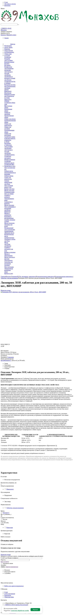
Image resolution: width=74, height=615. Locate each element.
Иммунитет (10, 489)
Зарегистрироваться (12, 567)
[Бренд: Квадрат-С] (4, 349)
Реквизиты (7, 595)
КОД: (2, 344)
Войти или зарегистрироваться (13, 586)
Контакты (7, 5)
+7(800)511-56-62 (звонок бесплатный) (16, 605)
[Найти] (18, 24)
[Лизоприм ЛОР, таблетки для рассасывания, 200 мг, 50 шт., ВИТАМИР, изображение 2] (25, 333)
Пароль (3, 560)
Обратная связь (9, 597)
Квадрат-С (6, 512)
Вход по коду (5, 561)
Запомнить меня (8, 563)
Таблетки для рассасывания (15, 508)
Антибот (3, 565)
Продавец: (4, 357)
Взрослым (9, 527)
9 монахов (10, 357)
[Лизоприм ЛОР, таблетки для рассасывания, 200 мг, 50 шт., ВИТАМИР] (23, 292)
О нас (6, 2)
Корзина (3, 35)
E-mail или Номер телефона (9, 558)
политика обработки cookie (20, 610)
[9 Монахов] (30, 22)
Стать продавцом (9, 593)
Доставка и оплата (10, 4)
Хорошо (35, 609)
